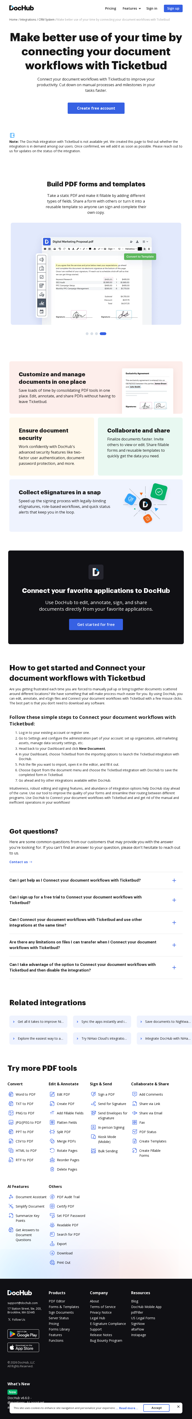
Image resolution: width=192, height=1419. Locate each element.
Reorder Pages (68, 1160)
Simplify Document (30, 1206)
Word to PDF (26, 1094)
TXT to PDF (24, 1103)
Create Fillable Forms (150, 1153)
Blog (134, 1301)
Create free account (96, 108)
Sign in (151, 8)
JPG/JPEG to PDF (28, 1122)
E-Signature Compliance (108, 1323)
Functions (56, 1340)
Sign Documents (61, 1312)
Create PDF (65, 1103)
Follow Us (18, 1320)
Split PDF (64, 1132)
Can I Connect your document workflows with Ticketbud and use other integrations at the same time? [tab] (75, 922)
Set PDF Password (71, 1215)
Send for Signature (112, 1103)
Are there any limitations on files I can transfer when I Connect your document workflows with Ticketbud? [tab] (82, 945)
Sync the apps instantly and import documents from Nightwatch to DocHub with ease (106, 1021)
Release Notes (101, 1335)
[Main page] (21, 8)
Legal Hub (97, 1318)
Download (65, 1253)
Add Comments (151, 1094)
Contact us (18, 862)
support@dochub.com (22, 1303)
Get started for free (96, 624)
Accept (156, 1408)
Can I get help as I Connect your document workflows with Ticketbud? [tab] (75, 880)
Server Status (59, 1318)
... (127, 1408)
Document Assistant (31, 1197)
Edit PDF (63, 1094)
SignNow (138, 1323)
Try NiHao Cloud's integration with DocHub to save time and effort (106, 1038)
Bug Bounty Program (106, 1340)
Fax (142, 1122)
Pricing (110, 8)
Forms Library (59, 1329)
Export (62, 1244)
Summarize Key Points (27, 1218)
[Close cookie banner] (178, 1406)
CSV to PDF (24, 1141)
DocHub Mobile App (146, 1306)
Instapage (138, 1335)
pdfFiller (137, 1312)
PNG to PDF (25, 1113)
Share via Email (150, 1113)
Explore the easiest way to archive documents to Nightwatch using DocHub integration (42, 1038)
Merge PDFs (66, 1141)
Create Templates (152, 1141)
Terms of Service (103, 1306)
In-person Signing (111, 1127)
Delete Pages (67, 1169)
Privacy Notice (101, 1312)
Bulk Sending (108, 1151)
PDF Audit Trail (68, 1197)
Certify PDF (65, 1206)
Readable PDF (67, 1225)
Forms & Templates (64, 1306)
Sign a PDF (106, 1094)
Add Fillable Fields (70, 1113)
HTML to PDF (26, 1150)
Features (130, 8)
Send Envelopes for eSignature (112, 1115)
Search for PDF (68, 1234)
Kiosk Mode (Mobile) (107, 1139)
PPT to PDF (25, 1132)
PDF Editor (57, 1301)
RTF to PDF (24, 1160)
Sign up (173, 8)
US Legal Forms (143, 1318)
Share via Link (149, 1103)
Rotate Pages (67, 1150)
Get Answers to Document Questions (27, 1235)
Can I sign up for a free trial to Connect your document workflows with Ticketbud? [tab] (75, 900)
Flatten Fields (67, 1122)
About (94, 1301)
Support (96, 1329)
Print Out (63, 1262)
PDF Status (147, 1132)
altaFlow (137, 1329)
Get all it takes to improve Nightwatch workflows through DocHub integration (42, 1021)
